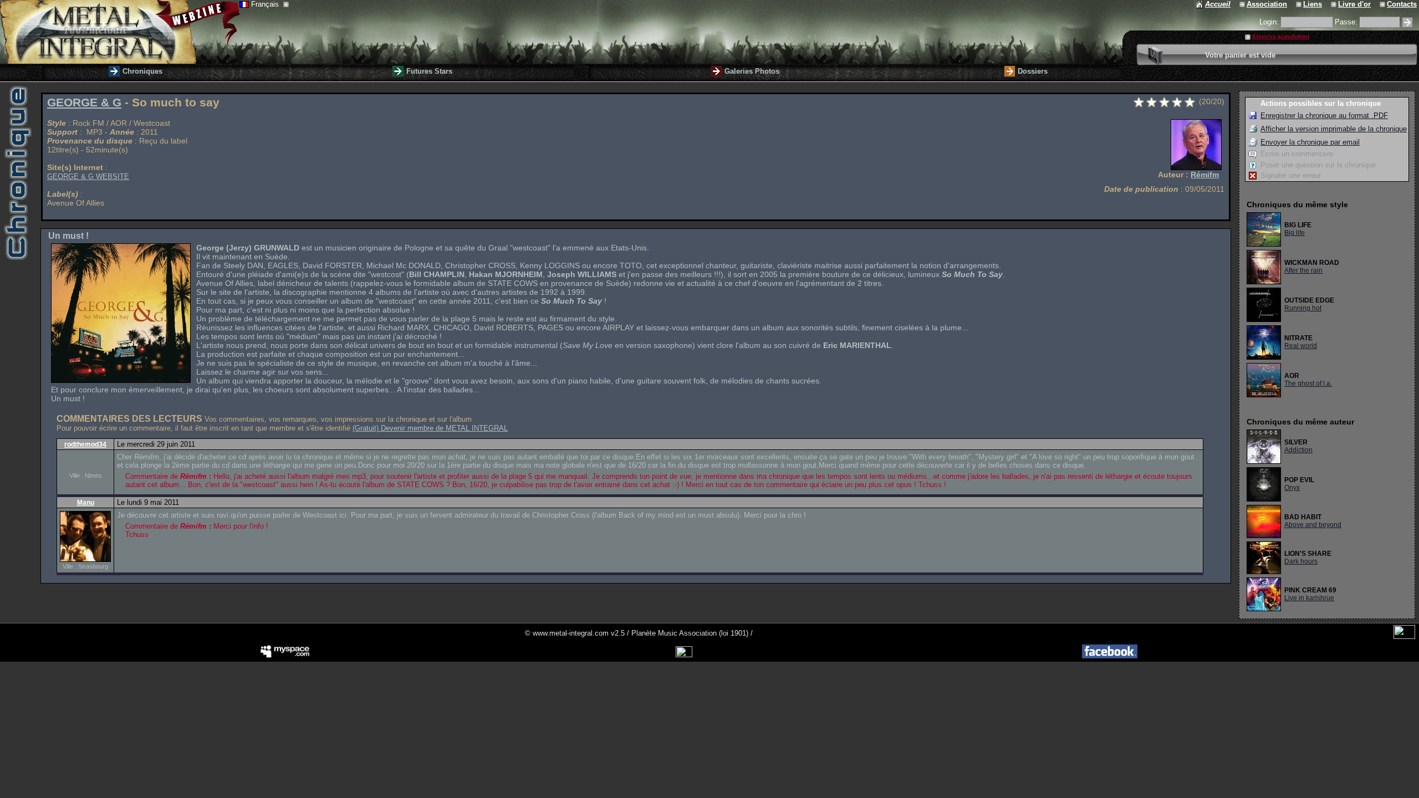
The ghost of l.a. (1308, 383)
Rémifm (1205, 174)
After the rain (1303, 270)
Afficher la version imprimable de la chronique (1333, 129)
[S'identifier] (1407, 22)
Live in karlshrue (1309, 598)
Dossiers (1033, 71)
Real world (1300, 346)
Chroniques (142, 71)
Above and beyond (1312, 525)
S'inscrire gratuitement (1280, 36)
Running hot (1302, 308)
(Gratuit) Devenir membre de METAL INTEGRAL (430, 428)
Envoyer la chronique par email (1310, 142)
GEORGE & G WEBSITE (88, 176)
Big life (1294, 233)
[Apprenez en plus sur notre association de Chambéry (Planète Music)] (1243, 4)
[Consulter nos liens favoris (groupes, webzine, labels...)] (1299, 4)
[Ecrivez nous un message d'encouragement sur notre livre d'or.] (1334, 4)
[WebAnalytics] (1404, 636)
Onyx (1292, 488)
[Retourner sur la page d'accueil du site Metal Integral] (119, 32)
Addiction (1298, 450)
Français (266, 4)
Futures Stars (429, 71)
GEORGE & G (84, 102)
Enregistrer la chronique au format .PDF (1324, 115)
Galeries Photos (751, 71)
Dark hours (1301, 561)
